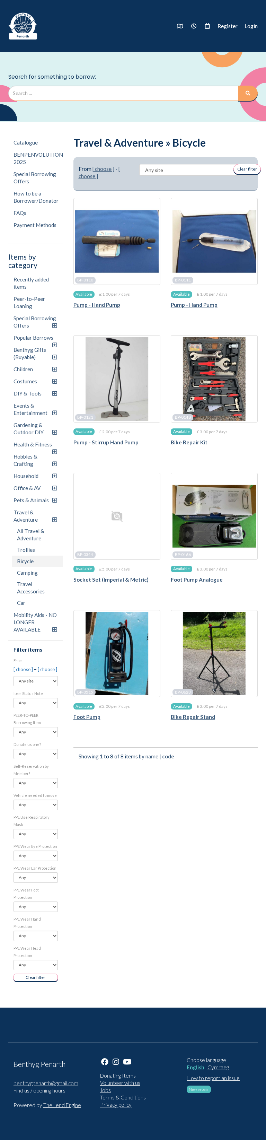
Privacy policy (116, 1105)
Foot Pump (86, 717)
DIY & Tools (28, 393)
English (195, 1067)
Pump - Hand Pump (96, 305)
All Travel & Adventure (30, 534)
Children (23, 369)
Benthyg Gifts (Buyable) (30, 353)
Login (251, 26)
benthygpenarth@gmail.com (46, 1083)
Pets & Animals (31, 500)
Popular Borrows (33, 337)
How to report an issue (213, 1078)
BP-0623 (183, 692)
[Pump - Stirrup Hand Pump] (117, 378)
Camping (27, 572)
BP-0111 (183, 280)
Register (228, 26)
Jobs (105, 1090)
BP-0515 (85, 692)
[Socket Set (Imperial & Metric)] (117, 516)
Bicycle (25, 561)
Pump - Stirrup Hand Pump (106, 442)
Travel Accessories (31, 587)
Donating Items (118, 1075)
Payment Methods (35, 225)
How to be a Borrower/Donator (36, 197)
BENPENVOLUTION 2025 (38, 158)
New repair (199, 1089)
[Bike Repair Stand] (214, 653)
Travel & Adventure (26, 516)
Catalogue (26, 142)
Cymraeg (218, 1067)
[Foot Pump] (117, 653)
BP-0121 (85, 417)
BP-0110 (85, 280)
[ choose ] (24, 669)
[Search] (248, 93)
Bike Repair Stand (193, 717)
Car (21, 603)
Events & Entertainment (30, 409)
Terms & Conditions (123, 1097)
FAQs (20, 213)
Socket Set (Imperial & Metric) (111, 579)
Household (26, 476)
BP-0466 (183, 554)
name (152, 756)
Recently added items (31, 283)
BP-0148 (183, 417)
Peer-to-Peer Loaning (29, 302)
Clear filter (35, 977)
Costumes (25, 381)
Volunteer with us (120, 1083)
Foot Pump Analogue (197, 579)
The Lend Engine (62, 1105)
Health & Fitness (33, 444)
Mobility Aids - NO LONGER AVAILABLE (35, 622)
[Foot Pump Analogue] (214, 516)
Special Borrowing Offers (35, 177)
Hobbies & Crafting (25, 460)
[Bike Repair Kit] (214, 378)
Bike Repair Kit (189, 442)
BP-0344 (85, 554)
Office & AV (27, 488)
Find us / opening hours (39, 1090)
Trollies (26, 550)
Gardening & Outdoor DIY (29, 428)
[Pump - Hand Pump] (117, 241)
